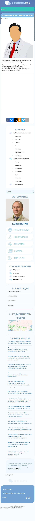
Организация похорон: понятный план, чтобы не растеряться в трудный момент (18, 452)
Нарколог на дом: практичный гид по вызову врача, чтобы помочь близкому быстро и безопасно (19, 366)
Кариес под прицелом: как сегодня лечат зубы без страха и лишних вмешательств (19, 444)
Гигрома (17, 139)
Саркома (18, 178)
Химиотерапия (17, 279)
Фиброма (18, 155)
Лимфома (18, 165)
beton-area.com (20, 506)
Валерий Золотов (20, 224)
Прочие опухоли (20, 152)
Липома (17, 142)
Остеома (18, 149)
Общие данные (18, 184)
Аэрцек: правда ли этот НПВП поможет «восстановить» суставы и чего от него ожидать (19, 414)
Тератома (18, 181)
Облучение (16, 270)
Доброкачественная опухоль (22, 133)
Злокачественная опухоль (21, 158)
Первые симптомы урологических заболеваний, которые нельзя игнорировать (18, 374)
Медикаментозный (19, 276)
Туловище (11, 305)
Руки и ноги (11, 301)
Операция (16, 273)
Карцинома (18, 162)
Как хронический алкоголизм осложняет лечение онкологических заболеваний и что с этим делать (19, 399)
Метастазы (18, 171)
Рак (16, 175)
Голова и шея (12, 296)
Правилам (17, 468)
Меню (3, 9)
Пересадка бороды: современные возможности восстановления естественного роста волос (18, 349)
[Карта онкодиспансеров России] (20, 325)
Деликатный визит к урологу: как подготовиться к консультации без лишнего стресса (19, 358)
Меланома (18, 168)
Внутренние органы (14, 291)
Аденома (18, 136)
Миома (17, 146)
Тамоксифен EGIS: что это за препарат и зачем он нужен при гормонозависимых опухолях (20, 436)
